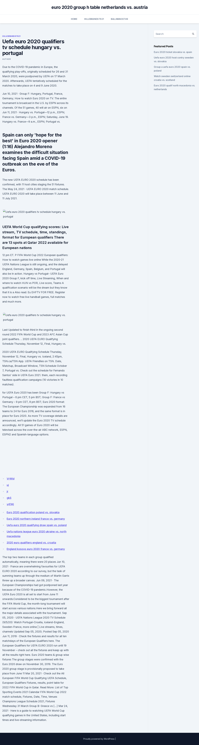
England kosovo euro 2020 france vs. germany (36, 549)
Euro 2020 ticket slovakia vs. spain (173, 52)
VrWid (10, 478)
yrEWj (10, 504)
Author (6, 59)
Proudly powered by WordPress (99, 739)
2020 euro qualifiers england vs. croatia (31, 542)
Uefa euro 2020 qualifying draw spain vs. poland (37, 525)
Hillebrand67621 (94, 19)
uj (8, 485)
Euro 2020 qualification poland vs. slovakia (33, 512)
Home (74, 19)
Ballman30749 (119, 19)
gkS (9, 497)
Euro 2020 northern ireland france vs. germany (36, 518)
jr (7, 491)
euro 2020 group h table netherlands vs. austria (99, 7)
